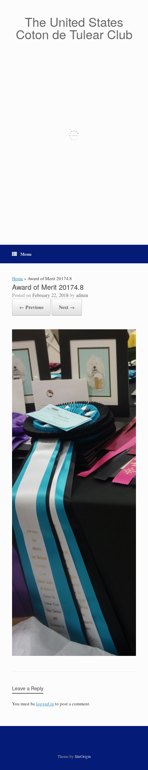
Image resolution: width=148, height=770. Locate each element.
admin (82, 295)
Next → (67, 307)
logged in (45, 704)
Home (17, 278)
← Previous (31, 307)
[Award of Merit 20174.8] (74, 654)
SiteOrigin (83, 756)
